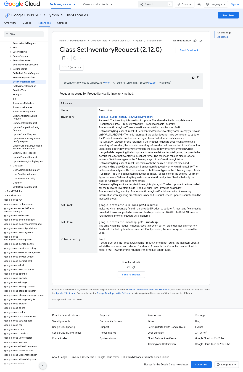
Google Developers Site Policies (113, 293)
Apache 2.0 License (66, 293)
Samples (62, 22)
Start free (228, 15)
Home (62, 40)
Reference (44, 22)
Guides (27, 22)
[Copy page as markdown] (75, 58)
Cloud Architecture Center (162, 338)
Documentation (78, 40)
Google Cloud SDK (26, 15)
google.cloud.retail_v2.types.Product (126, 116)
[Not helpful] (200, 40)
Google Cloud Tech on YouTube (212, 344)
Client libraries (76, 15)
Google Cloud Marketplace (66, 332)
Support (104, 327)
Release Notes (108, 332)
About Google (59, 357)
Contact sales (59, 338)
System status (108, 338)
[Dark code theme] (193, 78)
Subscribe (201, 364)
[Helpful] (195, 40)
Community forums (111, 321)
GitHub (151, 321)
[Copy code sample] (199, 78)
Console (186, 4)
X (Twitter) (201, 332)
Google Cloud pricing (63, 327)
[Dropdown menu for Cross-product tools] (112, 4)
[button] (23, 48)
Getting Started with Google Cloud (167, 327)
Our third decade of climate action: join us (146, 357)
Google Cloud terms (108, 357)
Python (53, 15)
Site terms (88, 357)
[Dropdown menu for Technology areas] (75, 4)
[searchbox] (24, 34)
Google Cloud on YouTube (209, 338)
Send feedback (189, 50)
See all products (61, 321)
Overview (10, 22)
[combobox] (155, 4)
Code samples (156, 332)
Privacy (75, 357)
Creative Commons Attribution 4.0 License (148, 289)
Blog (197, 321)
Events (199, 327)
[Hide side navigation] (42, 365)
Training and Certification (162, 344)
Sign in (235, 4)
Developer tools (99, 40)
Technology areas (60, 4)
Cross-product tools (95, 4)
